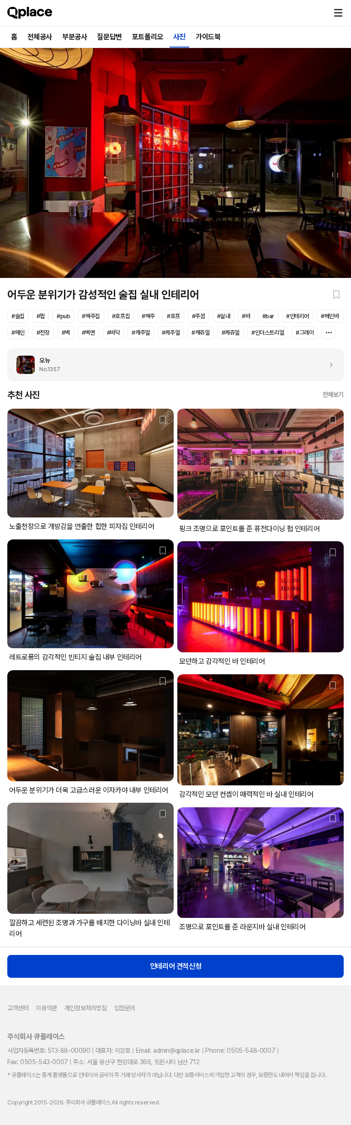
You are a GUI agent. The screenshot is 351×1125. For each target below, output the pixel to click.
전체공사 (39, 36)
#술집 (18, 316)
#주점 (198, 316)
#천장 (43, 332)
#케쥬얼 (230, 332)
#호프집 (121, 316)
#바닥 (113, 332)
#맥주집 (91, 316)
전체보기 (333, 394)
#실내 (223, 316)
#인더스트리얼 (267, 332)
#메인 (18, 332)
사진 (179, 36)
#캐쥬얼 (200, 332)
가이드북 (208, 36)
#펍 (41, 316)
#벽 (66, 332)
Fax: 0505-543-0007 (37, 1062)
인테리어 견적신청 (175, 966)
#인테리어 (297, 316)
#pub (63, 316)
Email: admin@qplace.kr (168, 1050)
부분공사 (74, 36)
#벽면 (88, 332)
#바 (246, 316)
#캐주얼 (140, 332)
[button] (338, 12)
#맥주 (148, 316)
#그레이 (305, 332)
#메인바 (330, 316)
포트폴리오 (147, 36)
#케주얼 (171, 332)
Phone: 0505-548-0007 (240, 1050)
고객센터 (17, 1008)
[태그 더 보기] (329, 332)
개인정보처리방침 (85, 1008)
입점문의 (124, 1008)
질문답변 (109, 36)
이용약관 (46, 1008)
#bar (268, 316)
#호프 (173, 316)
